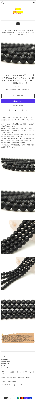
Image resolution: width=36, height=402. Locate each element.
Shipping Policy (5, 361)
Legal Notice (5, 366)
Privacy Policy (5, 359)
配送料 (10, 89)
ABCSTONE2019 (21, 395)
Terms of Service (6, 368)
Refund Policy (5, 363)
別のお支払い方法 (18, 105)
